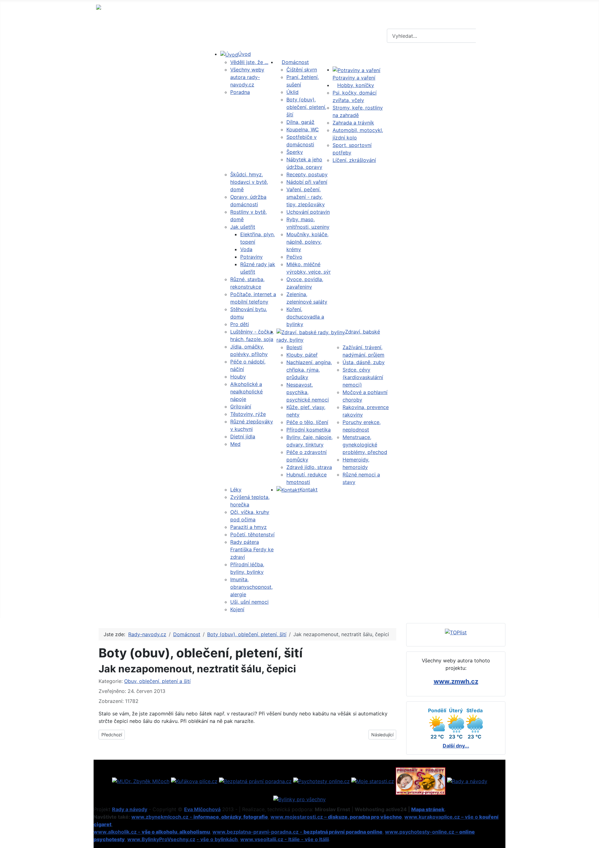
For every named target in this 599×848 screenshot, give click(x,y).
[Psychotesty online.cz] (321, 780)
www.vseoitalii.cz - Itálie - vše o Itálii (284, 839)
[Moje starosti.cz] (372, 780)
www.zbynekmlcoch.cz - (199, 817)
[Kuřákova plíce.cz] (194, 780)
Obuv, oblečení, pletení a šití (157, 681)
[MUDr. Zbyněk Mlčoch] (140, 780)
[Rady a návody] (467, 780)
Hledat (490, 36)
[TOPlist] (456, 632)
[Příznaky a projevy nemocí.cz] (421, 780)
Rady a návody (129, 809)
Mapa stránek (428, 809)
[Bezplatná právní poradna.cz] (255, 780)
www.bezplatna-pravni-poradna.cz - (297, 832)
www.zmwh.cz (456, 681)
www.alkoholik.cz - (152, 832)
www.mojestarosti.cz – (336, 817)
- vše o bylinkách (217, 839)
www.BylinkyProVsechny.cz (161, 839)
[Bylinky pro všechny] (299, 799)
